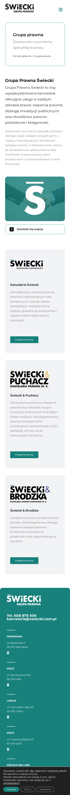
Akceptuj (11, 789)
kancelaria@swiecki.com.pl (31, 619)
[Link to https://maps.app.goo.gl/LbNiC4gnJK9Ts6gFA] (8, 717)
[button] (35, 229)
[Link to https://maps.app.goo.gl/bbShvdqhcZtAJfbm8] (8, 652)
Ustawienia (45, 789)
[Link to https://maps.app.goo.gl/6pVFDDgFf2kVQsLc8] (8, 685)
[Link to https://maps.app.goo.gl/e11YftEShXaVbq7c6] (8, 749)
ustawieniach (11, 783)
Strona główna (22, 56)
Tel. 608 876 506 (21, 615)
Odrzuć (27, 789)
